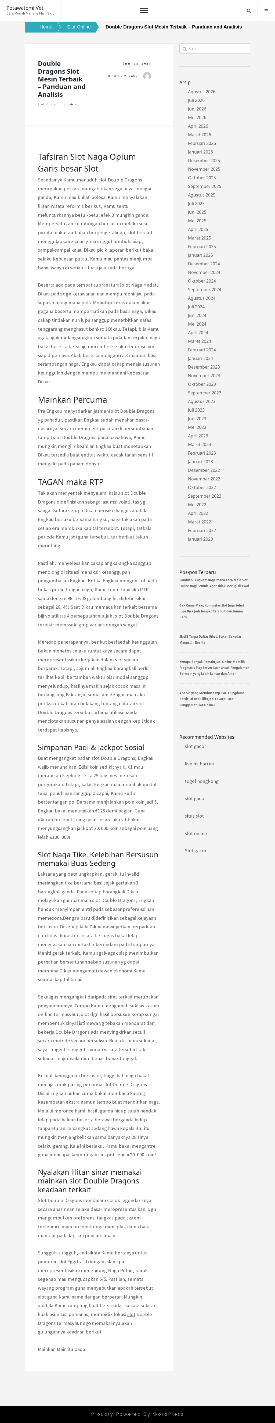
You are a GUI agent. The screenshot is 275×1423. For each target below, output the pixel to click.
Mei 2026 (197, 117)
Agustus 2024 (201, 298)
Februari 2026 (202, 143)
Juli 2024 (196, 307)
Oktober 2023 (202, 384)
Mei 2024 (197, 324)
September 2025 (204, 186)
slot (131, 1314)
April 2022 (198, 513)
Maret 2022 (199, 522)
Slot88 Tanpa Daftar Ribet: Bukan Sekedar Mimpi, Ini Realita (210, 639)
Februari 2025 (202, 246)
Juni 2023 (197, 419)
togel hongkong (202, 781)
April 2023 (198, 436)
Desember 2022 (204, 470)
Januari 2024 (200, 358)
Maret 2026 (199, 135)
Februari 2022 (202, 530)
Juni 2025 (197, 212)
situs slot (194, 816)
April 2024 (198, 333)
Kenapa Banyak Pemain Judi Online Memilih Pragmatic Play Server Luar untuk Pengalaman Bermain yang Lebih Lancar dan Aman (214, 668)
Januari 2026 (200, 152)
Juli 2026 (196, 100)
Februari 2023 (202, 453)
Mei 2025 (197, 221)
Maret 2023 (199, 444)
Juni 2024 (197, 315)
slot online (196, 833)
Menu (266, 10)
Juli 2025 (196, 203)
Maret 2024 (199, 341)
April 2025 (198, 229)
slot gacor (195, 746)
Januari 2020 (200, 539)
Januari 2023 (200, 462)
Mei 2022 (197, 505)
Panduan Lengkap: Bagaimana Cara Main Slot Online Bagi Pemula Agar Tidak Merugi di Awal (214, 583)
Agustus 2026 (201, 92)
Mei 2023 (197, 427)
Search (249, 10)
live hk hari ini (199, 764)
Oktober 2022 (202, 487)
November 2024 (204, 272)
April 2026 (198, 126)
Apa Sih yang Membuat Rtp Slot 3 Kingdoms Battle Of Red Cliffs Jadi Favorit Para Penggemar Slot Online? (211, 699)
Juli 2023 (196, 410)
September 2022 (204, 496)
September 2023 (204, 393)
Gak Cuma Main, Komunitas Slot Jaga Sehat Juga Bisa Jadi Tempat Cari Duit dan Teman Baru (211, 611)
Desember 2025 (204, 160)
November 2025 (204, 169)
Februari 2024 (202, 350)
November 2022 (204, 479)
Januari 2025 (200, 255)
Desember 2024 (204, 264)
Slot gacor (196, 850)
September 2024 (204, 290)
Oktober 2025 (202, 178)
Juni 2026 (197, 109)
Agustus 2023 (201, 401)
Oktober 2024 (202, 281)
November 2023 (204, 376)
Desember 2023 (204, 367)
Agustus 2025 (201, 195)
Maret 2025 (199, 238)
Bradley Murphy (123, 75)
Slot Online (48, 104)
